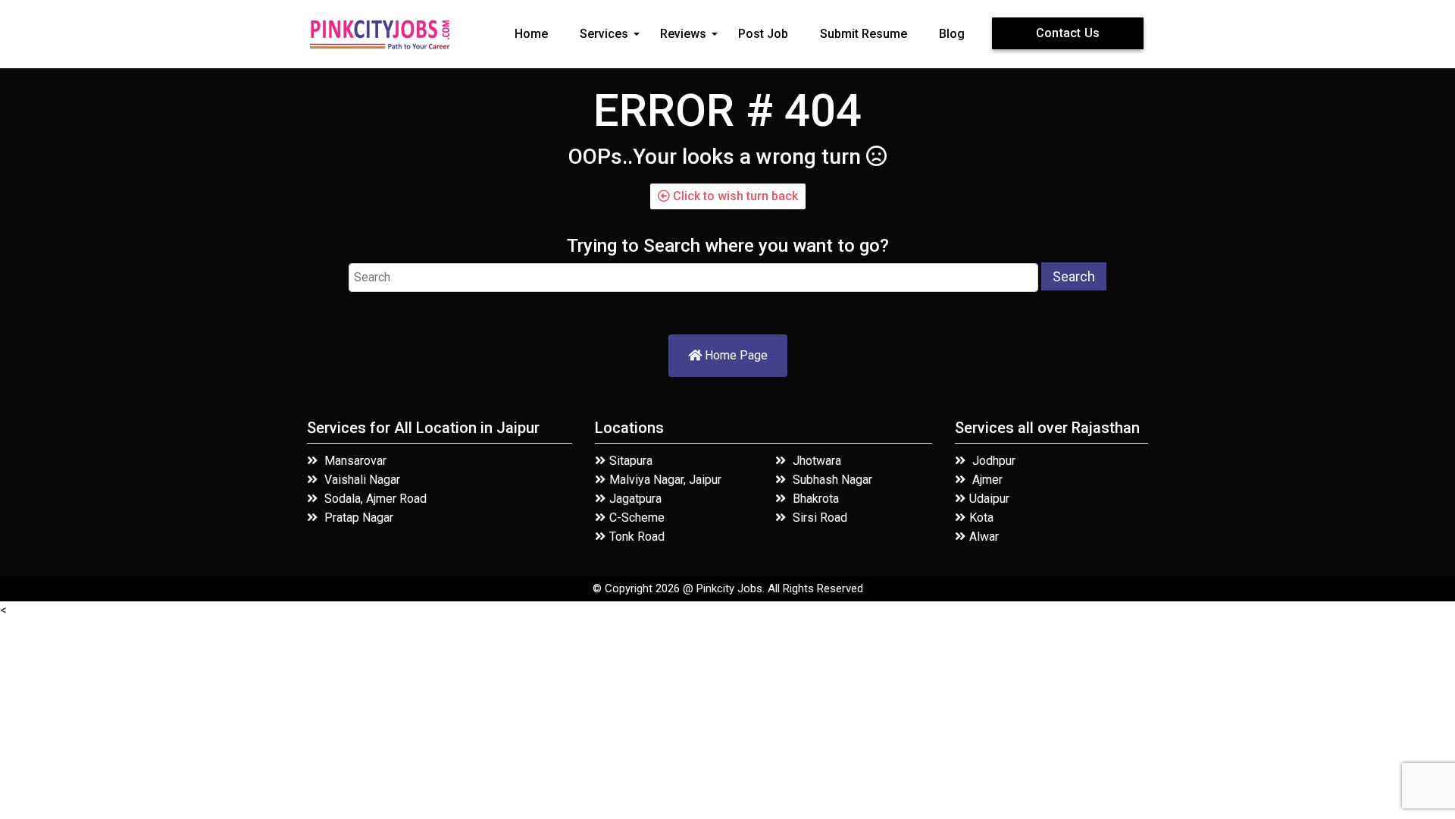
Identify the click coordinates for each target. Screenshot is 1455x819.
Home (531, 34)
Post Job (763, 34)
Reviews (683, 34)
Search (1074, 276)
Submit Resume (863, 34)
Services (604, 34)
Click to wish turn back (734, 196)
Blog (952, 34)
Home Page (735, 355)
